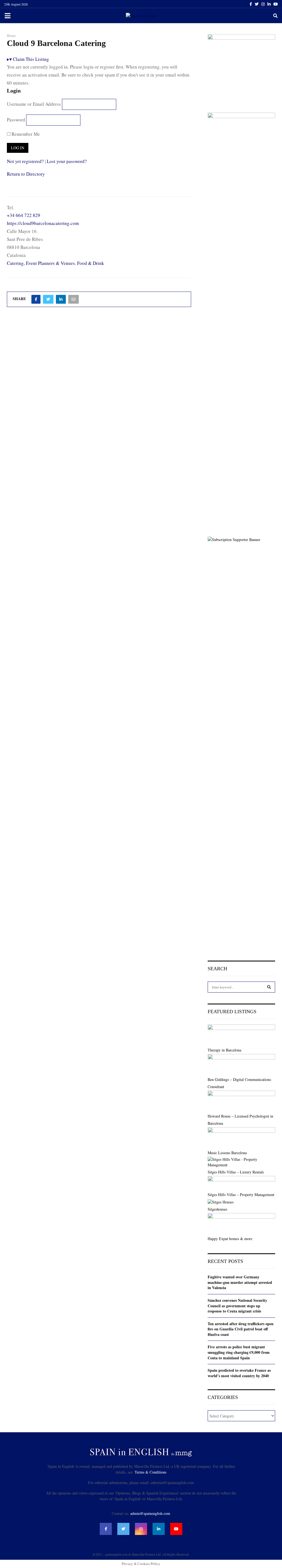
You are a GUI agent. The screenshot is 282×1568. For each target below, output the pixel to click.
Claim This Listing (28, 59)
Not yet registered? (25, 161)
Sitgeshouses (217, 1209)
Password (16, 119)
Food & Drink (90, 263)
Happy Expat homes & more (230, 1238)
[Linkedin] (159, 1529)
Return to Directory (26, 174)
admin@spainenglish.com (150, 1513)
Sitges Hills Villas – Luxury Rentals (236, 1172)
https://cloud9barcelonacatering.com (43, 223)
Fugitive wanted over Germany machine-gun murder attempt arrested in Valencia (240, 1282)
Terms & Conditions (150, 1472)
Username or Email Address (34, 104)
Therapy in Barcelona (224, 1050)
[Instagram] (141, 1529)
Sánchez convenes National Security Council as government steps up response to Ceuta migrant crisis (237, 1305)
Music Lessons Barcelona (227, 1152)
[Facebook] (106, 1529)
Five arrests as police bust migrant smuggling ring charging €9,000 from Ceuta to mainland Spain (239, 1352)
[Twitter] (123, 1529)
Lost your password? (67, 161)
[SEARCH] (269, 987)
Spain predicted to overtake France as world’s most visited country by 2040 (239, 1373)
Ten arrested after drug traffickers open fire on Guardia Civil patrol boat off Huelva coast (240, 1329)
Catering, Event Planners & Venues (41, 263)
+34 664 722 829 (23, 215)
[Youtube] (176, 1529)
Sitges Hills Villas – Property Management (241, 1194)
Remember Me (25, 134)
